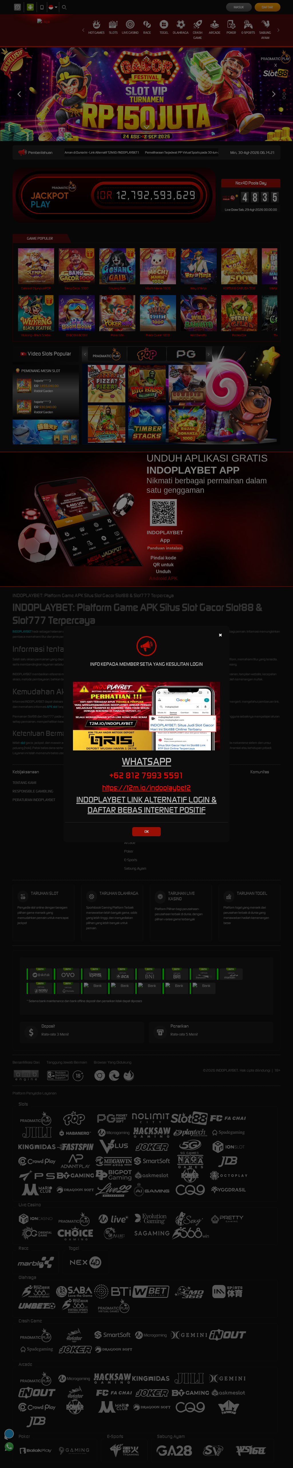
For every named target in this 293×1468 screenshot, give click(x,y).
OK (146, 831)
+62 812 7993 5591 (146, 775)
